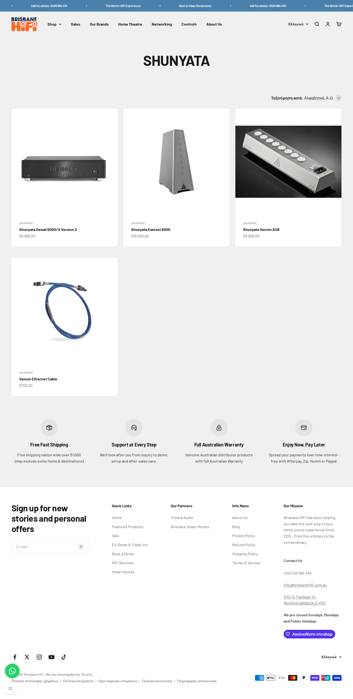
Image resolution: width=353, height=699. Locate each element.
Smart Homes (123, 571)
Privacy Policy (243, 535)
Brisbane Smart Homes (190, 526)
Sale (115, 535)
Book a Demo (123, 553)
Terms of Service (246, 562)
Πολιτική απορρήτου (78, 681)
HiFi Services (123, 562)
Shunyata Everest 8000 (150, 229)
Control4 (189, 24)
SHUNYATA (26, 223)
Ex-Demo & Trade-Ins (130, 544)
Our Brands (99, 24)
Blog (236, 526)
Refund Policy (243, 544)
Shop (52, 24)
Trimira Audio (182, 517)
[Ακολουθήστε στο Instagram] (39, 657)
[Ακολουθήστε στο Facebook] (15, 657)
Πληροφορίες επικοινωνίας (197, 681)
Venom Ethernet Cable (38, 379)
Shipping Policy (245, 553)
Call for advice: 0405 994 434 (39, 5)
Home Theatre (130, 24)
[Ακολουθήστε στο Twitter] (27, 657)
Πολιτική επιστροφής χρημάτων (35, 681)
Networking (162, 24)
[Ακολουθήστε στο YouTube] (51, 657)
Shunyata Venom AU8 (261, 229)
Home (117, 517)
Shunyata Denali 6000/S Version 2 (48, 229)
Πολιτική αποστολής (157, 681)
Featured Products (127, 526)
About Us (214, 24)
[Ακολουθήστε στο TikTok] (64, 657)
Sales (75, 24)
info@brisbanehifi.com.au (305, 584)
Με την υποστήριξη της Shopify (69, 674)
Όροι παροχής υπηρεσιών (117, 681)
